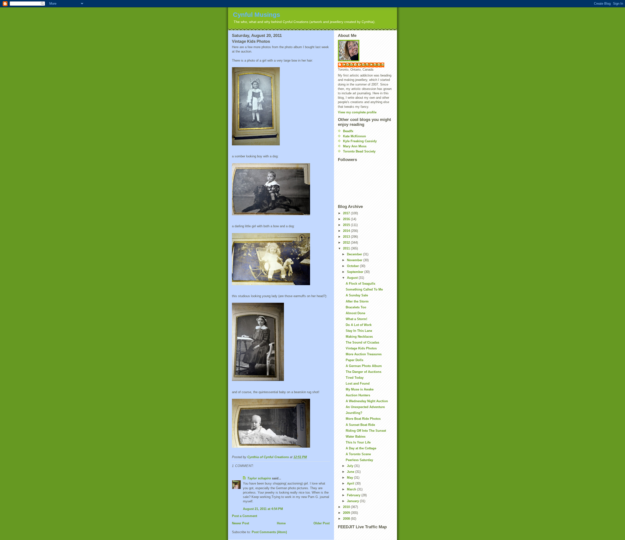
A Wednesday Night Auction (367, 401)
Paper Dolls (354, 360)
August (353, 278)
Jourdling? (354, 413)
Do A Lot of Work (359, 325)
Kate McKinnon (354, 136)
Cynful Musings (256, 14)
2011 (347, 248)
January (353, 501)
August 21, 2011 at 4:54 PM (263, 509)
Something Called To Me (364, 289)
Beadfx (348, 131)
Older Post (321, 523)
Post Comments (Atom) (269, 532)
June (351, 472)
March (352, 489)
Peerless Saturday (359, 460)
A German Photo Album (364, 366)
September (355, 272)
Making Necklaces (359, 336)
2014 (347, 231)
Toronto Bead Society (359, 151)
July (350, 466)
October (353, 266)
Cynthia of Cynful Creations (363, 64)
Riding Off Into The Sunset (366, 430)
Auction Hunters (358, 395)
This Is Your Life (358, 442)
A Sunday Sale (357, 295)
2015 (347, 225)
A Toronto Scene (358, 454)
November (355, 260)
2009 (347, 513)
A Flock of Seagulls (360, 283)
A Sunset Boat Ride (360, 425)
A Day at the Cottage (361, 448)
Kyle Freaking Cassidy (360, 141)
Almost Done (355, 313)
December (355, 254)
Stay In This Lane (359, 331)
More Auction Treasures (364, 354)
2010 (347, 507)
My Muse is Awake (360, 389)
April (351, 483)
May (350, 477)
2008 (347, 518)
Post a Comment (244, 516)
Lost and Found (358, 383)
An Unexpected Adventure (365, 407)
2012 (347, 242)
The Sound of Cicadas (362, 342)
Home (281, 523)
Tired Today (355, 377)
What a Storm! (356, 319)
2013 (347, 236)
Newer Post (240, 523)
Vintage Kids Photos (361, 348)
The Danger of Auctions (363, 372)
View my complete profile (357, 112)
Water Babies (355, 436)
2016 (347, 219)
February (354, 495)
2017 (347, 213)
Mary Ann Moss (354, 146)
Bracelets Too (356, 307)
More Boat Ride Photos (363, 419)
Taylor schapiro (259, 478)
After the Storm (357, 301)
